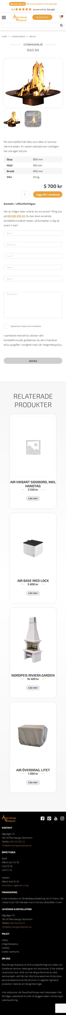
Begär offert (42, 17)
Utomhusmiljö (18, 36)
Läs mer (33, 498)
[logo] (20, 20)
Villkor (5, 940)
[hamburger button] (4, 17)
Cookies (6, 947)
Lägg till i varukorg (48, 194)
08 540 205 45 (17, 841)
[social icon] (42, 819)
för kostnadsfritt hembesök (33, 3)
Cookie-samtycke (10, 951)
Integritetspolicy (10, 943)
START (4, 36)
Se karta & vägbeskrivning (15, 885)
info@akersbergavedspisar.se (16, 845)
